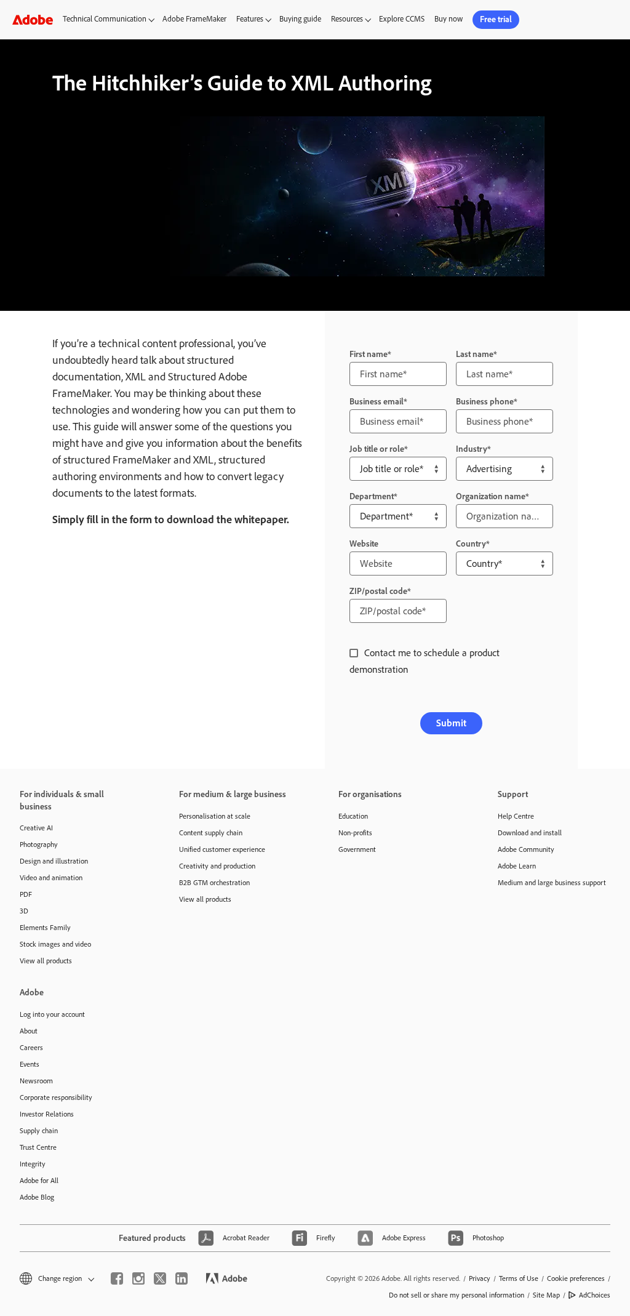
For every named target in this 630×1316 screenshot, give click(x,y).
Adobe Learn (517, 866)
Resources (347, 18)
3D (24, 911)
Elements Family (45, 927)
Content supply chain (210, 833)
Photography (39, 844)
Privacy (479, 1278)
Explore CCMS (402, 18)
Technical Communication (104, 18)
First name (368, 354)
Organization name (490, 496)
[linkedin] (181, 1278)
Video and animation (51, 877)
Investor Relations (47, 1114)
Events (29, 1064)
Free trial (496, 19)
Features (249, 18)
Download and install (530, 833)
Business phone (485, 401)
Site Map (546, 1295)
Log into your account (52, 1014)
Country (471, 544)
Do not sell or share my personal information (456, 1295)
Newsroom (36, 1081)
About (29, 1031)
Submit (451, 723)
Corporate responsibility (56, 1097)
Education (353, 816)
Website (363, 544)
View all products (46, 961)
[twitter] (160, 1278)
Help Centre (516, 816)
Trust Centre (38, 1147)
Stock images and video (55, 944)
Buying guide (300, 18)
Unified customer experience (222, 849)
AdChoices (594, 1295)
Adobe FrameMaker (194, 18)
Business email (376, 401)
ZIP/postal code (378, 591)
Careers (31, 1047)
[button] (56, 1278)
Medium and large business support (552, 882)
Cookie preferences (576, 1278)
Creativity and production (217, 866)
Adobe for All (39, 1180)
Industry (471, 449)
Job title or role (376, 449)
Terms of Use (518, 1278)
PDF (26, 894)
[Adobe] (32, 19)
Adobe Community (526, 849)
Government (357, 849)
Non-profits (355, 833)
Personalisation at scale (214, 816)
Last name (474, 354)
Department (371, 496)
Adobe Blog (37, 1197)
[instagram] (138, 1278)
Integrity (33, 1164)
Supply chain (39, 1130)
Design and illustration (54, 861)
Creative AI (36, 828)
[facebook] (117, 1278)
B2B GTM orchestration (214, 882)
